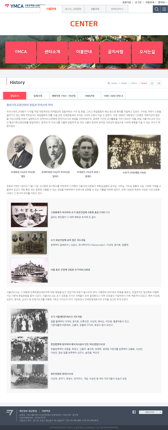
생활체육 (95, 9)
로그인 (138, 2)
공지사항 (116, 52)
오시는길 (147, 52)
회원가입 (126, 2)
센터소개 (52, 52)
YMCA (21, 52)
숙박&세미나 (117, 9)
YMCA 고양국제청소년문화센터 (25, 6)
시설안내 (51, 8)
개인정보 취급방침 (28, 411)
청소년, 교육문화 (73, 9)
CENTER (84, 24)
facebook (134, 412)
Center (124, 83)
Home (114, 83)
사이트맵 (164, 9)
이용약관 (46, 411)
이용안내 (150, 2)
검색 (156, 9)
